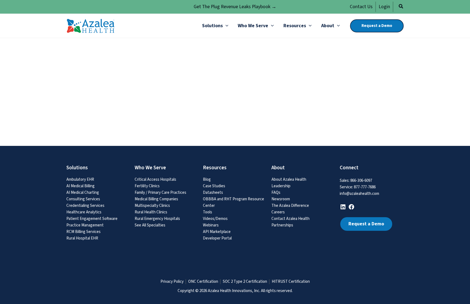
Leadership (280, 186)
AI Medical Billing (80, 186)
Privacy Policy (172, 281)
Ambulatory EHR (80, 179)
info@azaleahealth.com (359, 193)
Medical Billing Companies (156, 199)
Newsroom (280, 199)
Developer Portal (217, 238)
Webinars (211, 225)
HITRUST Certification (291, 281)
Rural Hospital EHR (82, 238)
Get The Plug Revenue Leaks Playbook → (235, 6)
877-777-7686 (365, 187)
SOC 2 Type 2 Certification (245, 281)
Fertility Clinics (147, 186)
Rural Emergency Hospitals (157, 219)
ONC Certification (203, 281)
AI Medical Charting (82, 192)
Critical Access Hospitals (155, 179)
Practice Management (85, 225)
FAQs (275, 192)
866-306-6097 (361, 180)
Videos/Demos (215, 219)
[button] (401, 7)
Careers (278, 212)
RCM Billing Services (83, 232)
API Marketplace (217, 232)
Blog (207, 179)
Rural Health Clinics (151, 212)
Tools (207, 212)
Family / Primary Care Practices (160, 192)
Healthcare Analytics (83, 212)
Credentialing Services (85, 205)
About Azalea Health (288, 179)
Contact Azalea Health (290, 219)
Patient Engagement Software (92, 219)
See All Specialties (150, 225)
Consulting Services (83, 199)
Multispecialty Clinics (152, 205)
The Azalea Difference (290, 205)
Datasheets (213, 192)
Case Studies (214, 186)
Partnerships (282, 225)
